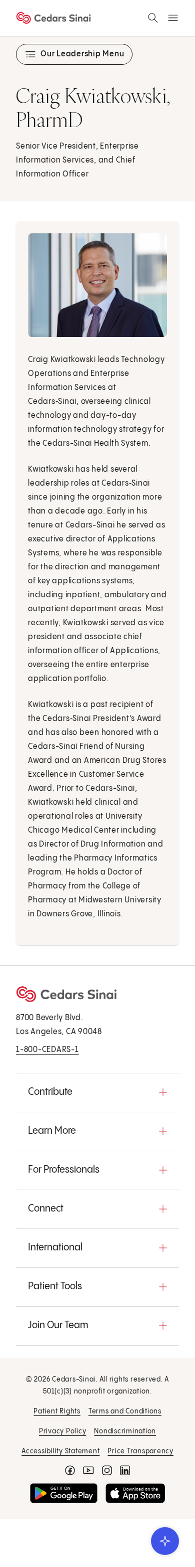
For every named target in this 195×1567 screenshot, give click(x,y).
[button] (97, 1092)
